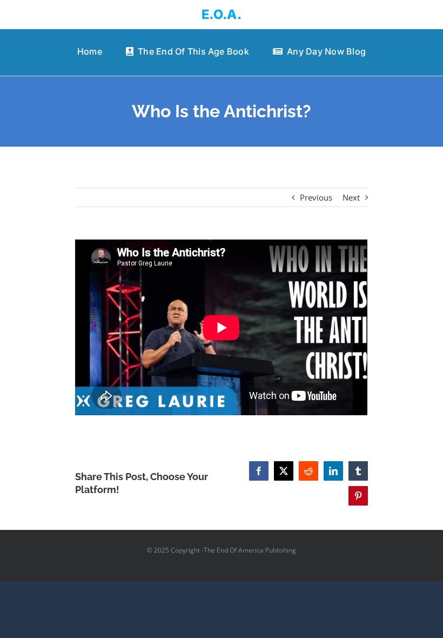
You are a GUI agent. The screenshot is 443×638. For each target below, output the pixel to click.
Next (351, 197)
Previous (316, 197)
